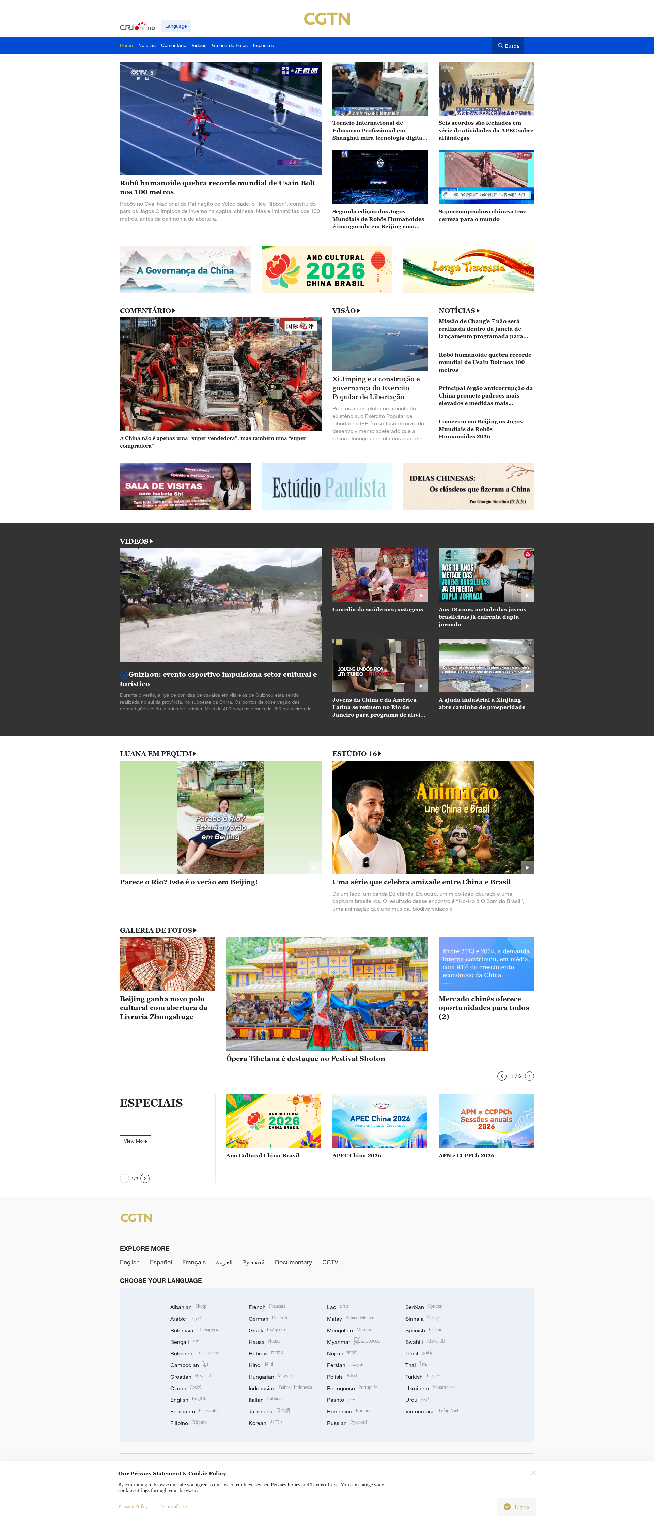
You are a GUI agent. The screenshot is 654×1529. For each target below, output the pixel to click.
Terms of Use (173, 1506)
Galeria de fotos (156, 930)
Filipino (188, 1423)
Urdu (417, 1399)
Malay (350, 1318)
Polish (342, 1376)
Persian (345, 1365)
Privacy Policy (133, 1506)
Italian (265, 1399)
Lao (337, 1307)
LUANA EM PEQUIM (156, 754)
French (267, 1307)
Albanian (188, 1307)
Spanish (424, 1330)
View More (135, 1141)
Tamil (418, 1353)
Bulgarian (194, 1353)
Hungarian (270, 1376)
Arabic (186, 1318)
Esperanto (194, 1411)
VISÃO (344, 310)
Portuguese (352, 1388)
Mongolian (349, 1330)
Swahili (425, 1341)
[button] (502, 1076)
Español (161, 1262)
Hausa (264, 1341)
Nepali (342, 1353)
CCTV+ (332, 1262)
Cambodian (189, 1365)
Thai (416, 1365)
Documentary (293, 1262)
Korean (266, 1423)
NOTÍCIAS (457, 310)
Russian (347, 1423)
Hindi (261, 1365)
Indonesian (280, 1388)
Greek (267, 1330)
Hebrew (266, 1353)
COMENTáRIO (145, 310)
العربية (224, 1262)
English (130, 1262)
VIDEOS (134, 541)
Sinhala (422, 1318)
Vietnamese (431, 1411)
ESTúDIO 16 (354, 754)
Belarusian (196, 1330)
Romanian (349, 1411)
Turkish (422, 1376)
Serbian (424, 1307)
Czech (185, 1388)
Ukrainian (430, 1388)
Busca (512, 46)
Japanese (269, 1411)
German (268, 1318)
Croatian (190, 1376)
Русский (254, 1262)
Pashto (342, 1399)
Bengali (185, 1341)
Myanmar (353, 1341)
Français (194, 1262)
